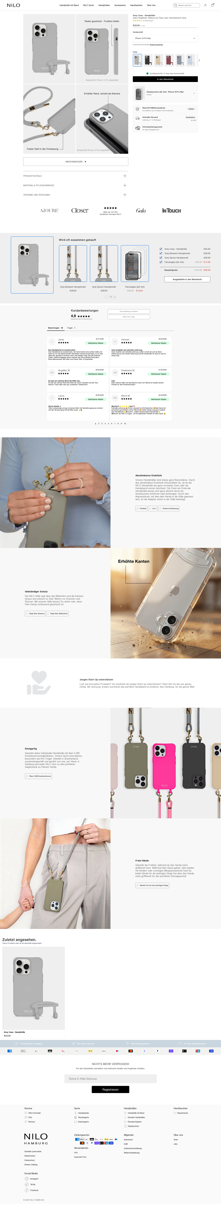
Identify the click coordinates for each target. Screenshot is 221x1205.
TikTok (32, 1184)
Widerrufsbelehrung (132, 1153)
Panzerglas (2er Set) (135, 287)
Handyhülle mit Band (69, 5)
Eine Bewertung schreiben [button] (129, 311)
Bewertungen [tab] (53, 328)
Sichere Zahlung (30, 1164)
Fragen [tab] (70, 328)
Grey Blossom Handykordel (73, 287)
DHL (76, 1152)
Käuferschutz (29, 1156)
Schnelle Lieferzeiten (32, 1151)
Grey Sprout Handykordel (104, 287)
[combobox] (186, 5)
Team (176, 1139)
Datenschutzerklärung (133, 1148)
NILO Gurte (88, 5)
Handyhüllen (104, 5)
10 (125, 423)
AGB (126, 1144)
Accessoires (120, 5)
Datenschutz (29, 1160)
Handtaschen (136, 5)
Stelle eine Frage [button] (129, 317)
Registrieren (110, 1089)
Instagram (34, 1179)
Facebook (34, 1190)
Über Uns (151, 5)
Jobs (175, 1144)
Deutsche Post (80, 1157)
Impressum (128, 1139)
